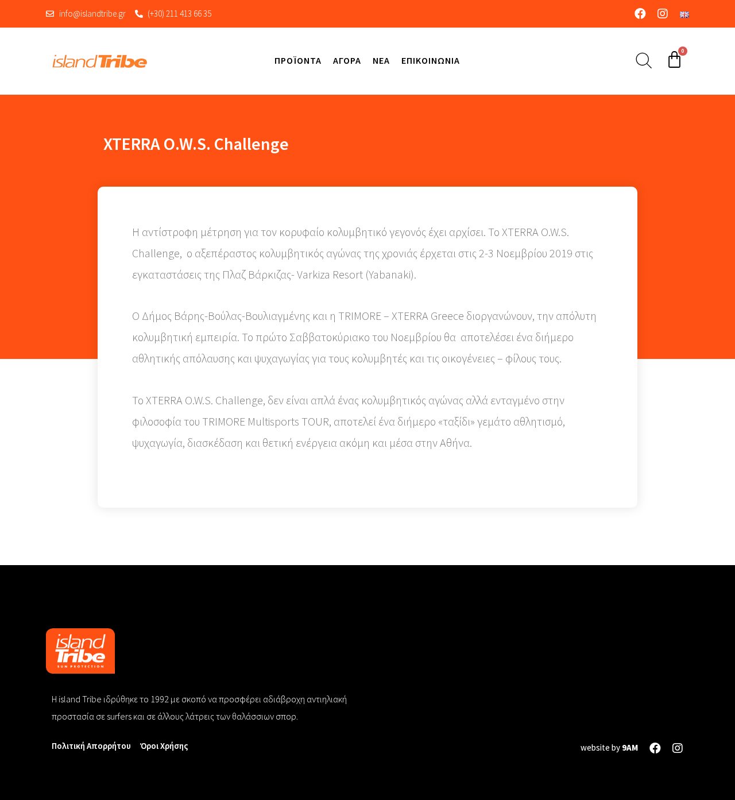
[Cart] (674, 60)
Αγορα (347, 60)
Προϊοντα (298, 60)
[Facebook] (640, 14)
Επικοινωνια (430, 60)
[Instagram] (662, 14)
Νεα (381, 60)
